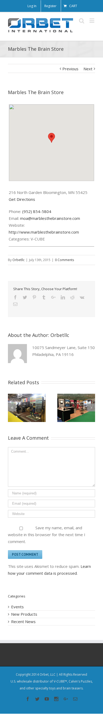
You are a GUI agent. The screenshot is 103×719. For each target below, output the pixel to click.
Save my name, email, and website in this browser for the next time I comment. (46, 534)
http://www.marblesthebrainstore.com (44, 232)
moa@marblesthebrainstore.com (50, 218)
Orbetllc (18, 260)
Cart (73, 6)
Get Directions (22, 199)
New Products (24, 614)
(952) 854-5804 (36, 211)
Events (17, 606)
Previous (70, 68)
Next (87, 68)
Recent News (23, 621)
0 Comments (64, 260)
